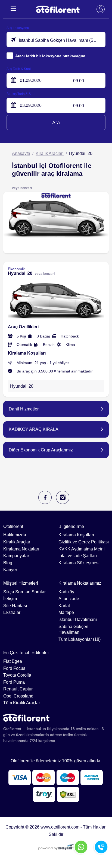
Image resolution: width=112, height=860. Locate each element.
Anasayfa (21, 153)
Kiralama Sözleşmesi (78, 562)
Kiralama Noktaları (21, 549)
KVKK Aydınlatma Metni (81, 549)
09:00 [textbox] (78, 80)
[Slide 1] (51, 237)
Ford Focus (14, 668)
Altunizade (68, 598)
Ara (56, 122)
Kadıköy (66, 592)
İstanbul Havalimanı (77, 619)
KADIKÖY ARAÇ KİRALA (33, 429)
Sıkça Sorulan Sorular (24, 592)
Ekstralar (11, 612)
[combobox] (56, 39)
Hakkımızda (14, 535)
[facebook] (45, 497)
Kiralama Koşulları (76, 535)
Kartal (64, 605)
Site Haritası (15, 605)
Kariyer (10, 569)
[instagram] (62, 497)
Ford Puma (14, 682)
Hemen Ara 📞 (101, 847)
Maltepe (66, 612)
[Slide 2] (61, 237)
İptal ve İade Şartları (77, 555)
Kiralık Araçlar (50, 153)
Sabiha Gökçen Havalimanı (73, 629)
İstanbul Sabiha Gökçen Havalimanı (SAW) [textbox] (60, 40)
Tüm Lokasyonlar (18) (79, 639)
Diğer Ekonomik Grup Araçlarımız (41, 450)
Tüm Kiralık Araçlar (21, 702)
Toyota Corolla (17, 675)
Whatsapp (81, 847)
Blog (7, 562)
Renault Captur (18, 689)
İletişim (10, 598)
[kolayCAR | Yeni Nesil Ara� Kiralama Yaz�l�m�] (56, 847)
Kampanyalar (16, 555)
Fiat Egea (12, 661)
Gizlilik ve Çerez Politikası (83, 542)
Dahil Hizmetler (24, 409)
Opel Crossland (18, 696)
